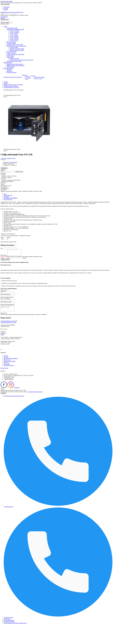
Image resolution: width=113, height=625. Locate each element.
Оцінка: (3, 258)
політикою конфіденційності (35, 391)
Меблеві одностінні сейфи (10, 86)
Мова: (5, 4)
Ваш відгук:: (4, 255)
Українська (6, 7)
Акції (20, 77)
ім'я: (2, 248)
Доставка (17, 77)
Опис (5, 194)
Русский (6, 8)
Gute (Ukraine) (13, 162)
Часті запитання (8, 199)
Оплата (13, 77)
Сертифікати (28, 77)
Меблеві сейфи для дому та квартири (13, 84)
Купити (2, 170)
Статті (26, 79)
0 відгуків (3, 158)
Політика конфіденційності (11, 358)
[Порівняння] (6, 333)
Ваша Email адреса (5, 294)
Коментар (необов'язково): (7, 304)
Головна (6, 77)
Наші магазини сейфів (6, 1)
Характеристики (8, 195)
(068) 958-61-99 (105, 77)
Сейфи (5, 83)
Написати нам (4, 368)
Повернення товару (9, 365)
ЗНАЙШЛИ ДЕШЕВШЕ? (10, 198)
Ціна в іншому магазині (7, 298)
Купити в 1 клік (19, 171)
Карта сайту (7, 364)
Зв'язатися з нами (38, 78)
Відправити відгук (5, 259)
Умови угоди (7, 359)
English (5, 9)
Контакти (33, 75)
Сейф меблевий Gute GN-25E (11, 87)
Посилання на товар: (6, 301)
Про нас (9, 77)
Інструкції (27, 76)
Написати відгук (11, 158)
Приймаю (3, 393)
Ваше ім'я (3, 291)
